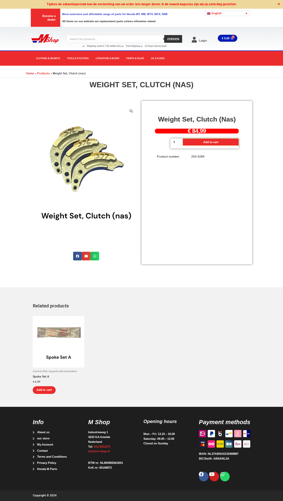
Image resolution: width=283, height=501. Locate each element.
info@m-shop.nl (99, 451)
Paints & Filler (135, 58)
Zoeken (173, 39)
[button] (131, 111)
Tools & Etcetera (78, 58)
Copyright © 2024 (45, 495)
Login (203, 40)
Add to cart (210, 142)
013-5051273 (102, 446)
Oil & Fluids (158, 58)
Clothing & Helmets (48, 58)
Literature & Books (107, 58)
